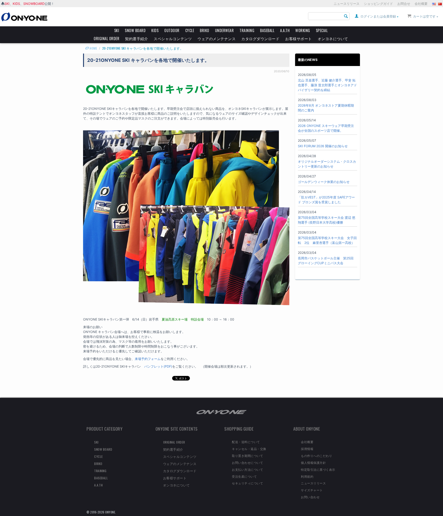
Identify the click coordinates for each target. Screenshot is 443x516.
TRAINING (246, 30)
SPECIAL (322, 30)
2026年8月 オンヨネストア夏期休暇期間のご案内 (326, 107)
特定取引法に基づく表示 (318, 469)
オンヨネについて (333, 38)
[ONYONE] (24, 16)
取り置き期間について (247, 455)
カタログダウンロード (260, 38)
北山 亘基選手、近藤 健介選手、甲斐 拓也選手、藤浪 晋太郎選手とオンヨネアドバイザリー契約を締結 (327, 85)
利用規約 (307, 476)
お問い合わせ (310, 497)
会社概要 (421, 4)
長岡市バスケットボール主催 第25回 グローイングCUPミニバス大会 (325, 260)
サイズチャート (312, 490)
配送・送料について (246, 441)
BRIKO (204, 30)
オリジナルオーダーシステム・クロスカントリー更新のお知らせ (327, 163)
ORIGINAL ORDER (106, 38)
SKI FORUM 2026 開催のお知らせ (323, 146)
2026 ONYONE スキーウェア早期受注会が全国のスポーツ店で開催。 (326, 128)
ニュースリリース (346, 4)
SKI (6, 4)
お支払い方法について (247, 469)
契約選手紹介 (136, 38)
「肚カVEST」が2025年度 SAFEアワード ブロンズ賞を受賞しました (326, 199)
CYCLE (189, 30)
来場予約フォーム (148, 359)
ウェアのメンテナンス (217, 38)
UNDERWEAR (224, 30)
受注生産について (244, 476)
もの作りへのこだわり (316, 455)
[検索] (346, 16)
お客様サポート (298, 38)
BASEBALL (267, 30)
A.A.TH (285, 30)
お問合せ (403, 4)
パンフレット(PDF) (158, 366)
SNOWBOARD (34, 4)
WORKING (302, 30)
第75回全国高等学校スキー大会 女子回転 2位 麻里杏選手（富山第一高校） (327, 240)
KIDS (16, 4)
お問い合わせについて (247, 462)
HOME (93, 48)
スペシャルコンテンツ (173, 38)
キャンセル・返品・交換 (249, 448)
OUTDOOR (172, 30)
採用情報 (307, 448)
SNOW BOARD (135, 30)
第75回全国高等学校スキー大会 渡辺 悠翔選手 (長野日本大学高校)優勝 (326, 220)
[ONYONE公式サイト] (221, 412)
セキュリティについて (247, 483)
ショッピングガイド (378, 4)
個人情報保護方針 (313, 462)
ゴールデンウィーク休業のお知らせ (324, 182)
